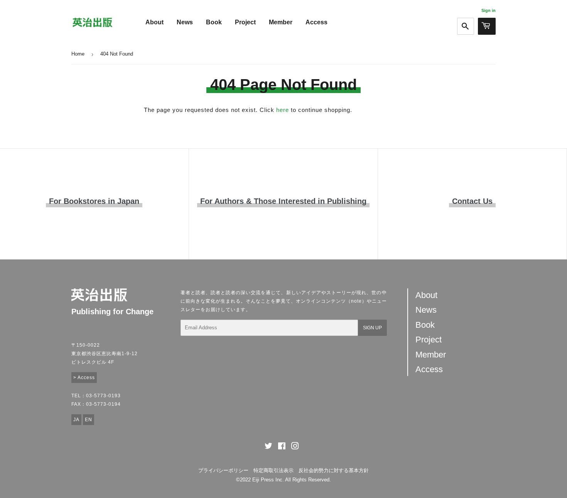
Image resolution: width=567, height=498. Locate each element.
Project (245, 22)
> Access (84, 377)
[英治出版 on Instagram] (295, 447)
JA (76, 419)
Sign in (488, 10)
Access (316, 22)
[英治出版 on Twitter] (268, 447)
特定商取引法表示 (273, 470)
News (185, 22)
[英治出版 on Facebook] (282, 447)
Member (280, 22)
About (154, 22)
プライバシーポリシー (223, 470)
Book (214, 22)
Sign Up (372, 327)
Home (77, 54)
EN (88, 419)
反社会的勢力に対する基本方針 (334, 470)
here (282, 110)
